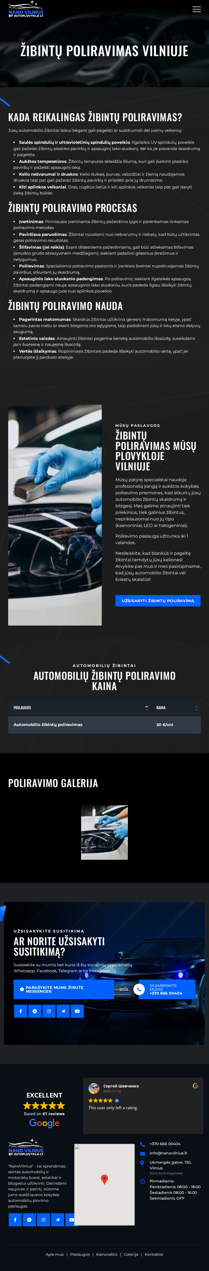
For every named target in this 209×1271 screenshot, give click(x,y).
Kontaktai (154, 1254)
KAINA (160, 707)
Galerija (131, 1254)
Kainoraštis (106, 1254)
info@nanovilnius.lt (168, 1153)
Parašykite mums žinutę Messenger (55, 989)
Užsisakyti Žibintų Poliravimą (158, 600)
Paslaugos (80, 1254)
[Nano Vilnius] (26, 8)
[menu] (197, 8)
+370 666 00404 (165, 1143)
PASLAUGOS (22, 707)
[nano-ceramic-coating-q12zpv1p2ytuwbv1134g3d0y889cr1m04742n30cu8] (104, 832)
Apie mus (55, 1254)
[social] (20, 1011)
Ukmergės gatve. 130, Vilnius (170, 1167)
